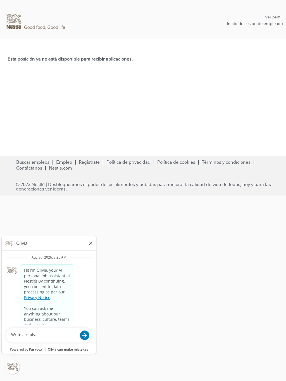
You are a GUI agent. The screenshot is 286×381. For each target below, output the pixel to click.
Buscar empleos (32, 162)
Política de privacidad (128, 162)
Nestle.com (60, 168)
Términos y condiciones (226, 162)
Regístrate (89, 162)
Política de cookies (176, 162)
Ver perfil (273, 17)
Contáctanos (29, 168)
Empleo (64, 162)
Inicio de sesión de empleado (255, 23)
